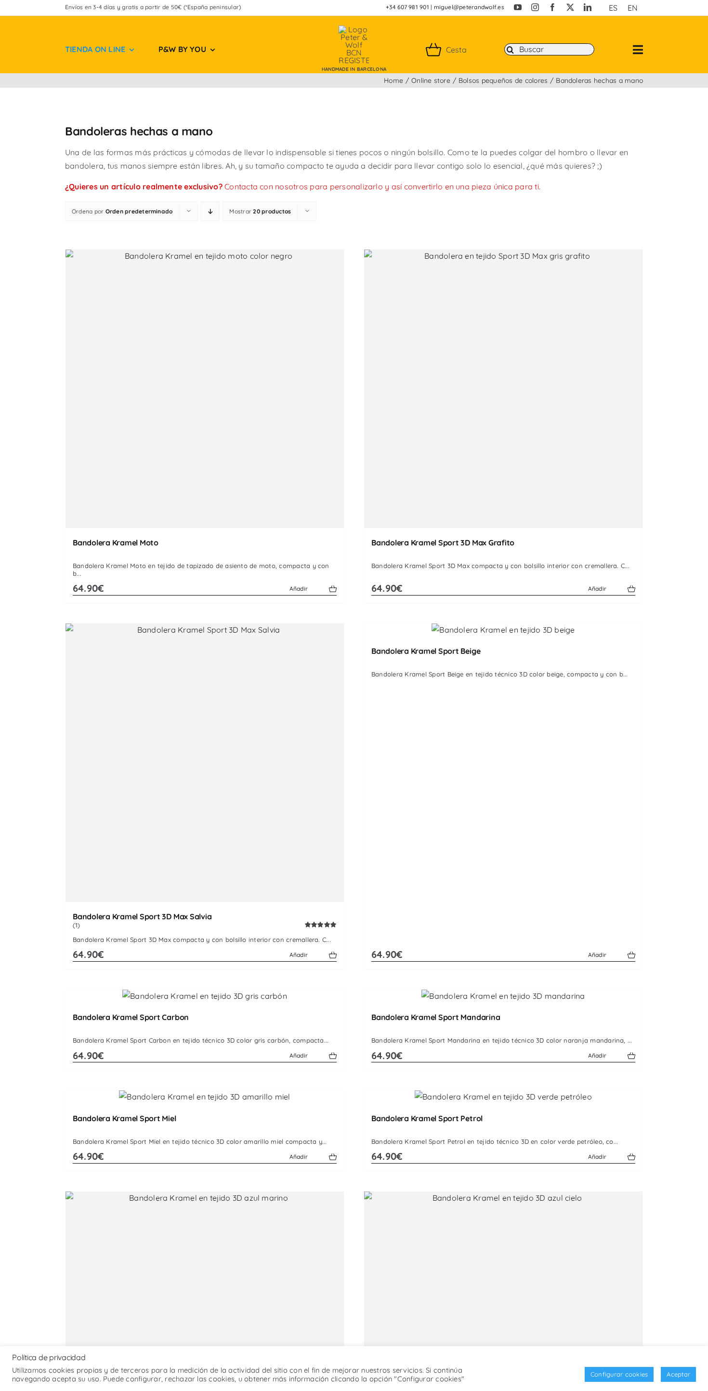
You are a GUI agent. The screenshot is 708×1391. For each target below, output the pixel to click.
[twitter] (570, 7)
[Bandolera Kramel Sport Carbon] (205, 996)
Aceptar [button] (678, 1374)
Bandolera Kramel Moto (115, 542)
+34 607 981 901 (407, 7)
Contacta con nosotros (266, 186)
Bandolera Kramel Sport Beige (425, 651)
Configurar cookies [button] (619, 1374)
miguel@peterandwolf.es (469, 7)
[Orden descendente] (210, 211)
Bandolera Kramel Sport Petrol (427, 1118)
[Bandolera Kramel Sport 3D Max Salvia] (205, 762)
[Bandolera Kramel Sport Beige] (503, 630)
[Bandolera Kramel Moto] (205, 389)
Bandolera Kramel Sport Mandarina (435, 1017)
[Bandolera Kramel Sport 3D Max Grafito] (503, 389)
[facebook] (552, 7)
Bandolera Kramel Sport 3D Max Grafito (442, 542)
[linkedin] (587, 7)
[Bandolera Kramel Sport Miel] (205, 1097)
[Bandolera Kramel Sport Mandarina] (503, 996)
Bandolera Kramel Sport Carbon (131, 1017)
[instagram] (535, 7)
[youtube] (518, 7)
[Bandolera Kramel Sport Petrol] (503, 1097)
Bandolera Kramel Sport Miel (124, 1118)
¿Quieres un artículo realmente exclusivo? (144, 186)
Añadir (298, 588)
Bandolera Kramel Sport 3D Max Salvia (142, 916)
